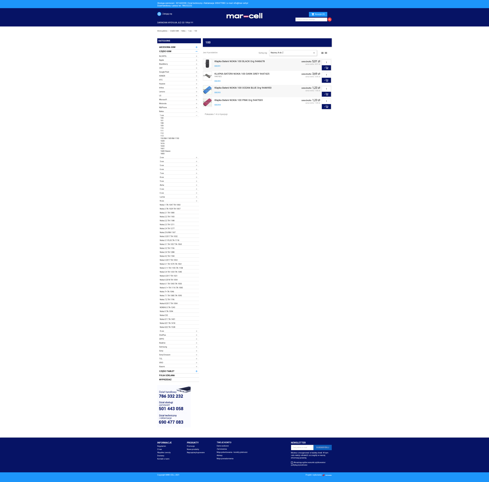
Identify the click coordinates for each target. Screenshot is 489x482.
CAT (161, 68)
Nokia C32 (164, 315)
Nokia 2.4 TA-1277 (167, 228)
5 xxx (162, 165)
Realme (162, 343)
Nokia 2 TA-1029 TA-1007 (170, 209)
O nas (159, 449)
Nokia (161, 111)
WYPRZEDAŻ (165, 379)
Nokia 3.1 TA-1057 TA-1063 (171, 244)
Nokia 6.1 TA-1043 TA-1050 (171, 284)
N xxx (162, 201)
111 (162, 131)
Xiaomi (162, 367)
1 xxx (162, 115)
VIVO (161, 363)
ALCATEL (163, 56)
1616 (162, 143)
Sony (161, 351)
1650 (162, 146)
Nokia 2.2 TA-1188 (167, 221)
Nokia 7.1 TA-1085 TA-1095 (171, 296)
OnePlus (162, 335)
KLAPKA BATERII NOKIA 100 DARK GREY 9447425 (241, 74)
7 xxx (162, 173)
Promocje (191, 446)
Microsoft (163, 100)
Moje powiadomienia (225, 459)
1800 (162, 154)
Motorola (162, 103)
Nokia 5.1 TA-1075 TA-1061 (171, 264)
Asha (162, 185)
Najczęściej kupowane (196, 452)
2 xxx (162, 157)
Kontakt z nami (163, 459)
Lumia (162, 197)
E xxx (162, 193)
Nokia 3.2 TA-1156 (167, 248)
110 (162, 128)
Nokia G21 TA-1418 (167, 323)
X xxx (162, 331)
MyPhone (163, 107)
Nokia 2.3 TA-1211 (167, 224)
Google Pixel (164, 72)
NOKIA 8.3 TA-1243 (167, 307)
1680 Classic (165, 151)
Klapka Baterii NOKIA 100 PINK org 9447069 (238, 100)
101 (162, 121)
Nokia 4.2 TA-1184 (167, 256)
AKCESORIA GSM (167, 47)
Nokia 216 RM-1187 (167, 232)
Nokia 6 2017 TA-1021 (169, 276)
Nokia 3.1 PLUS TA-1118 (169, 240)
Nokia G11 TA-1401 (167, 319)
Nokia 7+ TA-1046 (167, 292)
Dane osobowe (223, 446)
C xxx (162, 189)
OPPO (161, 339)
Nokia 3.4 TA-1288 (167, 252)
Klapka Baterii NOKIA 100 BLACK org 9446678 (239, 61)
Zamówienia (222, 449)
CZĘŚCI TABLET (166, 371)
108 (162, 123)
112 (162, 133)
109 (162, 126)
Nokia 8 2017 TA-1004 (169, 303)
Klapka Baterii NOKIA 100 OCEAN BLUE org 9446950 (242, 88)
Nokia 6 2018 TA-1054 (169, 280)
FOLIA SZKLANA (167, 375)
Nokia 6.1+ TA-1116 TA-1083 (171, 288)
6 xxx (162, 169)
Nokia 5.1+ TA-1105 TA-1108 (171, 268)
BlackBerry (163, 64)
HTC (161, 80)
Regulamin (161, 446)
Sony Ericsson (164, 355)
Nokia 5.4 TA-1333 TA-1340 (171, 272)
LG (160, 96)
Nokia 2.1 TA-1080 (167, 213)
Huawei (162, 84)
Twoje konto (224, 442)
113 (162, 136)
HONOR (162, 76)
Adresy (219, 455)
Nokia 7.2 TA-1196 (167, 299)
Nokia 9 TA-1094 (166, 311)
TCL (160, 359)
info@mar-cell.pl (241, 3)
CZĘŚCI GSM (165, 51)
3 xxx (162, 161)
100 (162, 118)
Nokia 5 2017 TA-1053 (169, 260)
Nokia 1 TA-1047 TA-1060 (170, 205)
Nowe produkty (193, 449)
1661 (162, 149)
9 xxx (162, 181)
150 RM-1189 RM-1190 (169, 138)
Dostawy (160, 456)
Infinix (161, 88)
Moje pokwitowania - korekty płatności (232, 452)
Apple (161, 60)
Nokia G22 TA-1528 (167, 327)
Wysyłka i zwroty (164, 452)
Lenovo (162, 92)
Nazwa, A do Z (293, 52)
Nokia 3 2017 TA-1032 (169, 236)
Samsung (163, 347)
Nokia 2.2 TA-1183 (167, 217)
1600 (162, 141)
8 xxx (162, 177)
